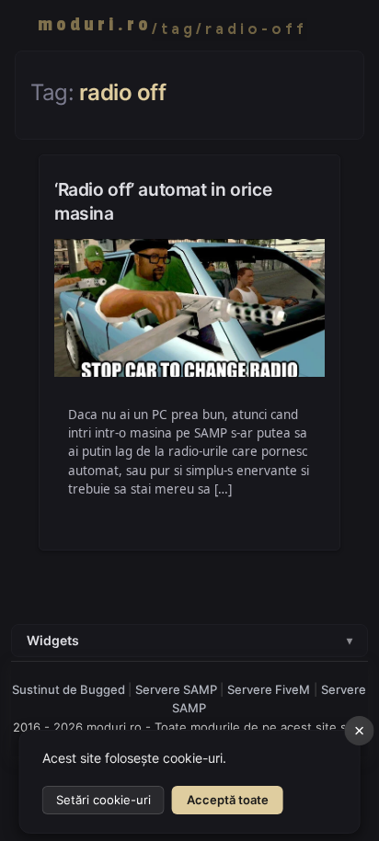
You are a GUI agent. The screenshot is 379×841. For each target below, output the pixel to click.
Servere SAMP (177, 689)
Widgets (189, 640)
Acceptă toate (228, 799)
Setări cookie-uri (103, 799)
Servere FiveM (268, 689)
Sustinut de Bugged (70, 689)
